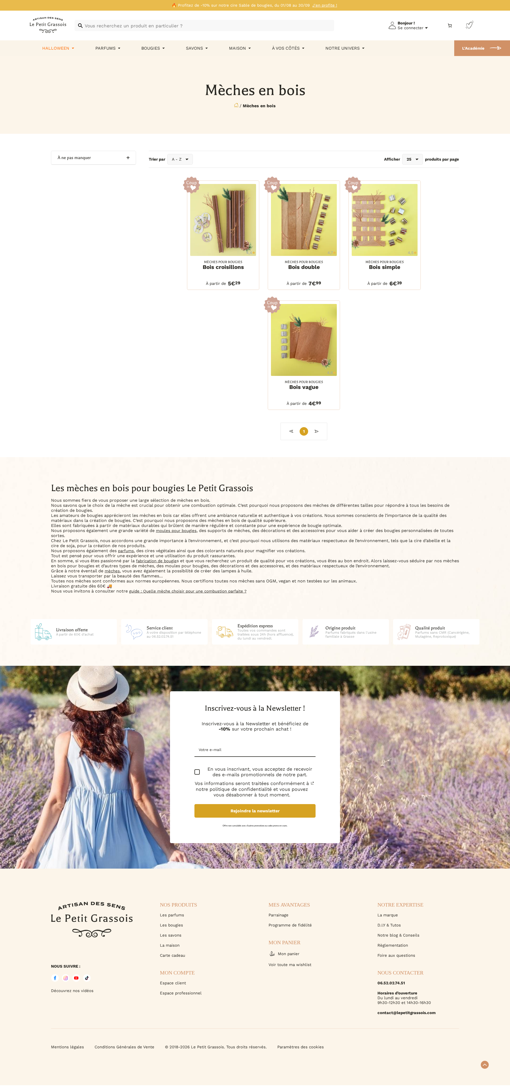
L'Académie (473, 48)
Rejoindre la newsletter (255, 810)
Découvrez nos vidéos (72, 990)
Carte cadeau (172, 955)
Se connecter (410, 27)
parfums (126, 550)
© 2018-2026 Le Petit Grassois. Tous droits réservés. (216, 1047)
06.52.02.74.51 (391, 983)
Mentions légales (67, 1047)
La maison (170, 945)
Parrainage (278, 915)
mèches (112, 571)
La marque (387, 915)
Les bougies (171, 925)
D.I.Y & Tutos (389, 925)
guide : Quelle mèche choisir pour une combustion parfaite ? (187, 591)
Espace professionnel (181, 993)
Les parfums (172, 915)
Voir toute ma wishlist (290, 964)
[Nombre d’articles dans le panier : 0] (450, 25)
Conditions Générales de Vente (124, 1047)
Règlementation (392, 945)
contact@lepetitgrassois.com (406, 1012)
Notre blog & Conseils (398, 935)
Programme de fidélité (290, 925)
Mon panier (288, 953)
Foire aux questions (396, 955)
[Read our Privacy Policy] (312, 783)
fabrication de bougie (156, 561)
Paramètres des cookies (300, 1047)
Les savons (170, 935)
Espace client (173, 983)
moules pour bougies (176, 530)
